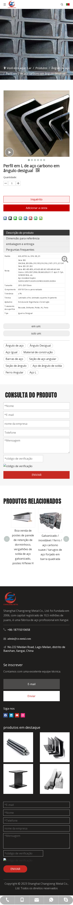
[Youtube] (17, 715)
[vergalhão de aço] (18, 747)
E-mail (31, 684)
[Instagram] (23, 715)
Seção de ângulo (16, 366)
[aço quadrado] (55, 779)
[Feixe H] (18, 779)
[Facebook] (5, 715)
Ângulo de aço (15, 345)
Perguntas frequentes (20, 250)
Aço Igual (11, 352)
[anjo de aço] (55, 747)
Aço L (33, 372)
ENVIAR (36, 475)
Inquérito (36, 199)
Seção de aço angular (42, 359)
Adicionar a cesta (36, 208)
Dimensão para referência (22, 238)
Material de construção (38, 352)
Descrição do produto (20, 233)
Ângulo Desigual (40, 345)
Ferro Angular (14, 372)
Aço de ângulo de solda (47, 366)
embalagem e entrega (20, 244)
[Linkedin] (11, 715)
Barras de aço (14, 359)
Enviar (31, 696)
